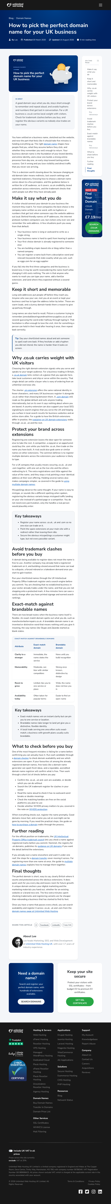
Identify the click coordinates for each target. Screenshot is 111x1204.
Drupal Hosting (65, 1034)
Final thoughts (91, 169)
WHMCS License (41, 1127)
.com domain (62, 396)
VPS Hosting (39, 1048)
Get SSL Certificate (80, 1002)
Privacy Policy (94, 1181)
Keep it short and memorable (92, 81)
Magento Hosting (66, 1048)
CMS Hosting (64, 1080)
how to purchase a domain (24, 824)
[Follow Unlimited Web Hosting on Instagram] (93, 1191)
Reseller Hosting (41, 1043)
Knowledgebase (90, 1039)
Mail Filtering (39, 1131)
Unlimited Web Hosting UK (39, 943)
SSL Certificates (41, 1122)
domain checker (21, 758)
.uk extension (30, 390)
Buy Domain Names (43, 1102)
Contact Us (87, 1059)
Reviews (86, 1072)
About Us (86, 1055)
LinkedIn (56, 925)
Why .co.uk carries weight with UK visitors (92, 92)
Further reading (90, 162)
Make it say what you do (92, 72)
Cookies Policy (94, 1184)
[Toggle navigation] (100, 5)
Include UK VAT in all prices (24, 1152)
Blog (60, 1095)
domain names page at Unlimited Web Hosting (35, 911)
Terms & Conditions (76, 1181)
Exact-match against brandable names (92, 137)
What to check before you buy (92, 154)
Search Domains (31, 1001)
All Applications (65, 1060)
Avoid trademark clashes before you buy (91, 124)
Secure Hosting (65, 1071)
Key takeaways (93, 113)
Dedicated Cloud (41, 1060)
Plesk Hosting (40, 1064)
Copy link (67, 925)
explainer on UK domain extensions (49, 419)
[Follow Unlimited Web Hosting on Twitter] (87, 1191)
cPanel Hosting (40, 1039)
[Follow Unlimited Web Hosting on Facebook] (81, 1191)
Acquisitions (88, 1068)
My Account (87, 1034)
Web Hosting (39, 1034)
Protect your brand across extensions (92, 104)
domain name (50, 143)
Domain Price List (41, 1111)
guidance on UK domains (50, 846)
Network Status (65, 1100)
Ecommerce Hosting (67, 1075)
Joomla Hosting (65, 1039)
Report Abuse (89, 1043)
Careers (86, 1063)
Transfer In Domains (43, 1107)
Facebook (44, 925)
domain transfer (39, 858)
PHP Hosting (64, 1084)
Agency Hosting (41, 1091)
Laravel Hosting (65, 1043)
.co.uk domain (20, 375)
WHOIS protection (38, 809)
